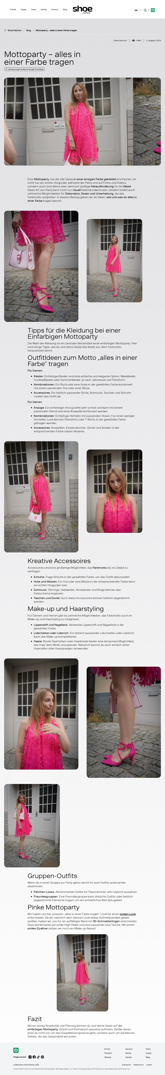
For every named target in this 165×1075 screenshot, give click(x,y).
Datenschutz (139, 1065)
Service (54, 9)
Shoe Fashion (15, 30)
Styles (24, 9)
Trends (13, 9)
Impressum (126, 1065)
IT (141, 10)
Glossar (107, 1057)
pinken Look (128, 914)
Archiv (107, 1049)
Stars (33, 9)
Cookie (149, 1065)
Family (44, 9)
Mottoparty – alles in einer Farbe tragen (56, 30)
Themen (108, 1053)
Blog (65, 9)
